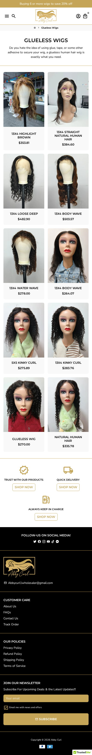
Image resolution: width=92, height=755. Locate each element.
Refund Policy (12, 654)
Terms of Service (14, 666)
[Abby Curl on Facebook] (39, 542)
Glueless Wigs (49, 27)
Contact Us (10, 618)
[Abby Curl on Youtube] (48, 542)
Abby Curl (56, 739)
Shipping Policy (13, 660)
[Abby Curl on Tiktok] (52, 542)
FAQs (7, 612)
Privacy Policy (12, 648)
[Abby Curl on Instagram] (43, 542)
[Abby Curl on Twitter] (34, 542)
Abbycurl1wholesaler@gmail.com (28, 583)
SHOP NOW (24, 487)
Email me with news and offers (25, 707)
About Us (9, 606)
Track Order (11, 624)
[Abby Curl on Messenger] (57, 542)
